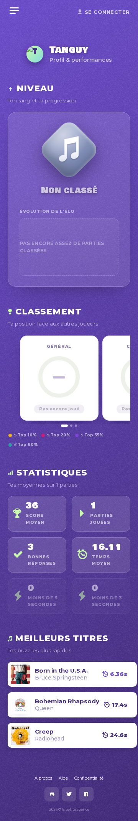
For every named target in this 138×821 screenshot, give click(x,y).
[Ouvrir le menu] (14, 10)
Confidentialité (89, 778)
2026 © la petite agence (69, 809)
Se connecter (107, 12)
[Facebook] (86, 794)
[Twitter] (69, 794)
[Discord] (51, 794)
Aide (63, 778)
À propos (43, 778)
